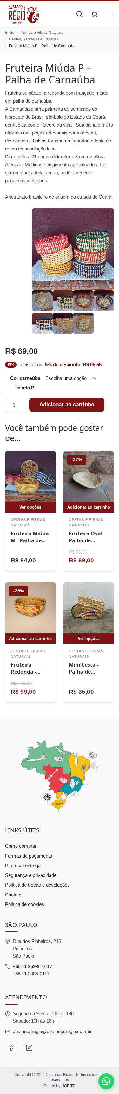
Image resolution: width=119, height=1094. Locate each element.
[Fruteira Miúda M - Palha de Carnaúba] (30, 476)
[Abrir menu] (109, 14)
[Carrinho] (94, 14)
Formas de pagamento (28, 856)
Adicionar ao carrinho (66, 405)
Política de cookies (24, 904)
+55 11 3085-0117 (31, 973)
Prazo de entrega (23, 865)
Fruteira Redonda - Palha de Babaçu (23, 675)
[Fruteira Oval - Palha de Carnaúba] (88, 476)
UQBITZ (68, 1086)
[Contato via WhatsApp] (106, 1081)
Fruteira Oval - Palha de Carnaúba (87, 540)
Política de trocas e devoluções (37, 885)
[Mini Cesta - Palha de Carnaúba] (88, 607)
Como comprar (20, 846)
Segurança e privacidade (30, 875)
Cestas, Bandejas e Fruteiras (34, 39)
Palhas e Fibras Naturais (42, 32)
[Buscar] (79, 14)
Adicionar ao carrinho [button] (88, 507)
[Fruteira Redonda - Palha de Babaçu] (30, 607)
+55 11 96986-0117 (32, 966)
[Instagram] (29, 1047)
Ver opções (30, 507)
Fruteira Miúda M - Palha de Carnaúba (30, 540)
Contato (13, 894)
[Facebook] (11, 1047)
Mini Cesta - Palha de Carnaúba (83, 671)
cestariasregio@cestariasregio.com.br (52, 1031)
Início (9, 32)
